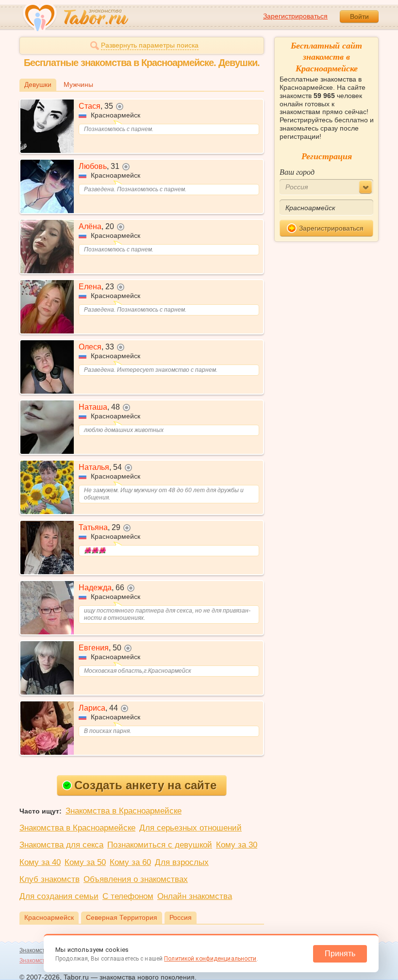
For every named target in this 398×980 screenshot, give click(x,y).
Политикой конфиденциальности (210, 958)
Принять (340, 953)
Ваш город (297, 171)
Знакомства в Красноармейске (124, 810)
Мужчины (78, 84)
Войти (359, 16)
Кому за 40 (40, 862)
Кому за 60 (130, 862)
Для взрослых (182, 862)
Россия (180, 917)
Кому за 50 (85, 862)
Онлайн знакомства (194, 896)
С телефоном (127, 896)
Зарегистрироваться (295, 16)
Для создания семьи (59, 896)
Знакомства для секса (61, 844)
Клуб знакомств (49, 879)
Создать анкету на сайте (145, 785)
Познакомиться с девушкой (159, 844)
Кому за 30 (236, 844)
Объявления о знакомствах (135, 879)
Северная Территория (121, 917)
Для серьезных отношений (190, 827)
